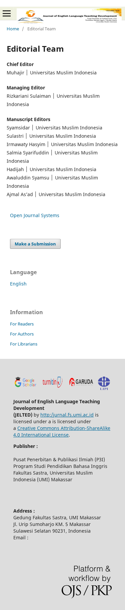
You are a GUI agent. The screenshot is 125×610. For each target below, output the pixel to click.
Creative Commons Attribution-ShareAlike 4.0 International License (61, 431)
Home (13, 29)
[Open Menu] (6, 13)
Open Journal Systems (34, 215)
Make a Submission (35, 244)
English (18, 283)
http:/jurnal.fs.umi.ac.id (67, 415)
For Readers (22, 324)
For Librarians (23, 344)
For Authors (22, 334)
